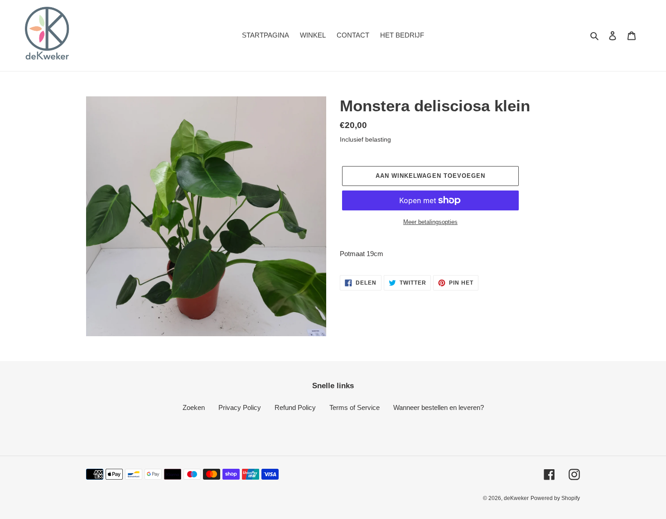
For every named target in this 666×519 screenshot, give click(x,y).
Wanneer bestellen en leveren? (438, 407)
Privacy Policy (239, 407)
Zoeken (194, 407)
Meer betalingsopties (430, 222)
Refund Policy (295, 407)
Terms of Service (354, 407)
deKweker (516, 498)
